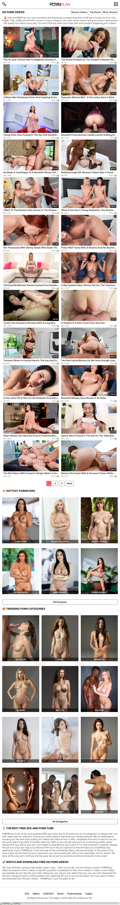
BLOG (61, 893)
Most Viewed (110, 12)
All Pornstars (60, 602)
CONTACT (48, 893)
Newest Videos (79, 12)
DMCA (36, 893)
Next (69, 483)
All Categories (60, 821)
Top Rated (95, 12)
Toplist (88, 893)
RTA (27, 893)
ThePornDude (74, 893)
